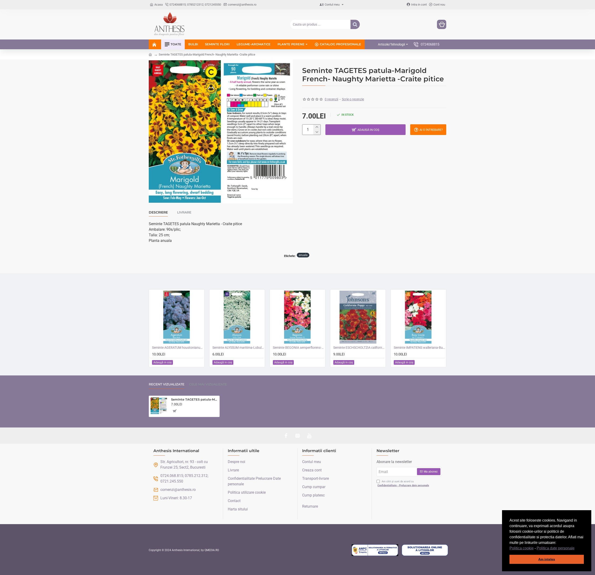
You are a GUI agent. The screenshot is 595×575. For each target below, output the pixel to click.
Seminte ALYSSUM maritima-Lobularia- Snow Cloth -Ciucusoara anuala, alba (238, 347)
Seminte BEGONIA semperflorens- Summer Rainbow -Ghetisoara (298, 347)
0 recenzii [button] (331, 99)
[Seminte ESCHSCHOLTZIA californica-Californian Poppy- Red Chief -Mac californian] (357, 317)
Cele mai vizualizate (208, 384)
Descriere (158, 212)
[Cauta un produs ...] (355, 24)
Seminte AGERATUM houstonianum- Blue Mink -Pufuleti (177, 347)
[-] (317, 132)
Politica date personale (556, 548)
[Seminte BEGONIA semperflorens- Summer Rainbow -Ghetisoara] (297, 317)
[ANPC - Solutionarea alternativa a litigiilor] (375, 550)
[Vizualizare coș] (441, 24)
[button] (576, 548)
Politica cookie (521, 548)
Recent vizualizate (166, 384)
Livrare (184, 212)
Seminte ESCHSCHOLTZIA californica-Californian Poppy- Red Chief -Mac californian (358, 347)
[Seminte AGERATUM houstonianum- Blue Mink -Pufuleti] (176, 317)
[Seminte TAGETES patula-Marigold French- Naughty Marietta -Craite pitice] (159, 406)
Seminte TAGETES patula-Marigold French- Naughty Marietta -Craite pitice (194, 399)
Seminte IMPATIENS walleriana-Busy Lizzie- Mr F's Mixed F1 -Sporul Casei (419, 347)
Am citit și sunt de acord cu (403, 483)
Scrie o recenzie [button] (353, 99)
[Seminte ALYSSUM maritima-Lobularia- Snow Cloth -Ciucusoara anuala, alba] (237, 317)
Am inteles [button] (546, 559)
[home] (150, 54)
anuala (303, 255)
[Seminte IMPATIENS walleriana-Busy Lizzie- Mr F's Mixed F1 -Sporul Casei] (418, 317)
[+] (317, 127)
